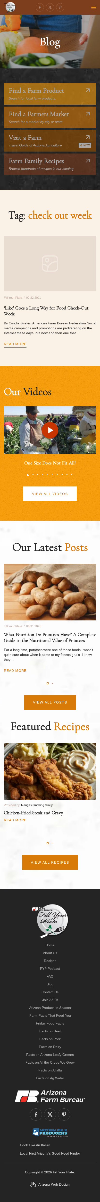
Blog (50, 984)
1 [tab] (28, 475)
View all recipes (50, 862)
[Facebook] (40, 7)
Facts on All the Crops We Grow (50, 1062)
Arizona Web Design (54, 1184)
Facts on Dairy (50, 1047)
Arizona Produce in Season (50, 1008)
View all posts (50, 702)
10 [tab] (71, 474)
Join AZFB (50, 1000)
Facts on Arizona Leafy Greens (50, 1055)
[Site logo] (50, 921)
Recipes (50, 961)
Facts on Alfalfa (50, 1070)
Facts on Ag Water (50, 1078)
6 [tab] (52, 474)
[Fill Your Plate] (10, 7)
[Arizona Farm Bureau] (50, 1096)
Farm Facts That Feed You (50, 1015)
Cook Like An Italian (35, 1145)
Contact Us (50, 992)
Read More (15, 344)
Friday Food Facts (50, 1023)
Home (50, 945)
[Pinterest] (60, 7)
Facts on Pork (50, 1039)
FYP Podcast (50, 968)
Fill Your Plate (63, 1172)
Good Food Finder (66, 1153)
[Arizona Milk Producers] (50, 1132)
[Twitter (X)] (50, 7)
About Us (50, 953)
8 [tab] (62, 474)
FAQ (50, 976)
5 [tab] (47, 474)
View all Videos (50, 494)
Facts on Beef (50, 1031)
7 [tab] (57, 474)
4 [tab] (42, 474)
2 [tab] (52, 683)
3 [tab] (37, 474)
